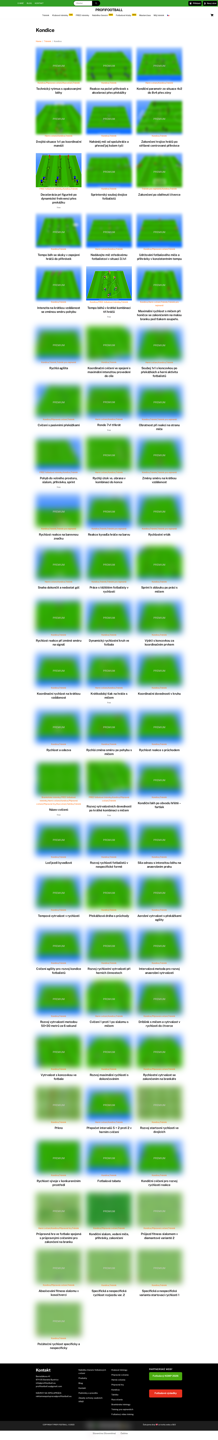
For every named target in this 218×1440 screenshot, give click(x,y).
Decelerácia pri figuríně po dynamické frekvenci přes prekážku (59, 198)
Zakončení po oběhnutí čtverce (159, 194)
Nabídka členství (102, 15)
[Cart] (211, 15)
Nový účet (211, 3)
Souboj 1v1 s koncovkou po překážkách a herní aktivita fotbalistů (159, 372)
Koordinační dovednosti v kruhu (159, 693)
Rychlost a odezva (58, 750)
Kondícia (115, 1390)
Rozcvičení (67, 83)
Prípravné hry (117, 1385)
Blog (29, 3)
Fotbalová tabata (108, 1181)
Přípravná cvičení (54, 83)
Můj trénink (159, 15)
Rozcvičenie (117, 1399)
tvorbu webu (165, 1425)
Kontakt (39, 3)
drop (154, 1425)
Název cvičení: (58, 809)
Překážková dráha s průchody (109, 916)
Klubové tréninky (62, 15)
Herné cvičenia (118, 1380)
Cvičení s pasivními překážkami (59, 425)
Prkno (59, 1128)
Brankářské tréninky (51, 797)
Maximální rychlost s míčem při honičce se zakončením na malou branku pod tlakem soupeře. (159, 315)
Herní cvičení (151, 83)
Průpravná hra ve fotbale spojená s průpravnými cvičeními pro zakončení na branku (58, 1237)
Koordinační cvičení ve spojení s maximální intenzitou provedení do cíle (109, 372)
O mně (21, 3)
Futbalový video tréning (122, 1414)
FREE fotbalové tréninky (50, 189)
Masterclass (145, 15)
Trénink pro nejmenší (151, 189)
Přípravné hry (49, 804)
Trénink (45, 15)
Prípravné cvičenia (120, 1375)
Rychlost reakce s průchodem (159, 750)
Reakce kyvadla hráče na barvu (109, 534)
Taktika (70, 804)
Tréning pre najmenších (122, 1409)
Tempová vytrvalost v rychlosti (58, 916)
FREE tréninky (82, 15)
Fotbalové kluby (126, 15)
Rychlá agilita (58, 368)
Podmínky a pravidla (88, 1393)
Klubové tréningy (119, 1370)
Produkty (82, 1378)
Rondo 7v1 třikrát (109, 425)
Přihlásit (197, 3)
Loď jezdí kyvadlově (58, 862)
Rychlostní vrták (159, 534)
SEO (174, 1425)
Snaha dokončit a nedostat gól (58, 587)
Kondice (41, 83)
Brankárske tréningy (120, 1404)
